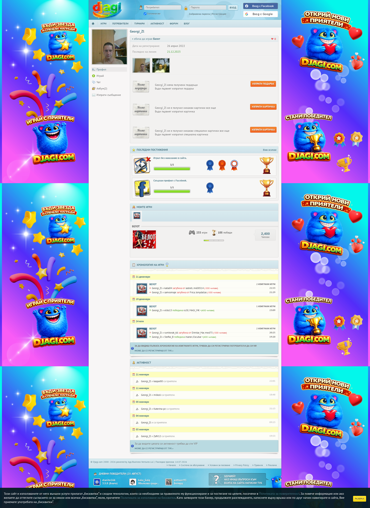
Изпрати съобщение (109, 95)
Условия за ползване (220, 465)
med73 (209, 332)
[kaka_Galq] (132, 482)
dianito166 (108, 480)
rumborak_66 (171, 332)
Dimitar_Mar (198, 332)
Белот (152, 284)
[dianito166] (96, 482)
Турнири (139, 23)
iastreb (189, 288)
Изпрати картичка (263, 106)
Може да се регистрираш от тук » (154, 350)
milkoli (157, 395)
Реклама (272, 465)
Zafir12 (157, 436)
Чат (99, 82)
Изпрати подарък (263, 83)
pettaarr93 (180, 480)
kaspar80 (158, 381)
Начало (172, 465)
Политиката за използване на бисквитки (148, 498)
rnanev (188, 337)
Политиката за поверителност (279, 493)
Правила (258, 465)
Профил (101, 69)
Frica (192, 292)
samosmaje (170, 292)
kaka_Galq (144, 480)
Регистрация (219, 14)
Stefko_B (169, 337)
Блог (187, 23)
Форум (174, 23)
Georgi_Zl (157, 288)
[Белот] (137, 216)
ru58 (186, 310)
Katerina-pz (160, 408)
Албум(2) (102, 88)
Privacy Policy (242, 465)
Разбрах (359, 498)
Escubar (197, 337)
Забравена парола (199, 14)
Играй (100, 76)
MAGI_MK (194, 310)
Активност (157, 23)
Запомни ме (154, 13)
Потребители (120, 23)
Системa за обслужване (192, 465)
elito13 (168, 310)
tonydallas (201, 292)
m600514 (198, 288)
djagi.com (107, 9)
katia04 (168, 288)
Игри (104, 23)
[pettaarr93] (168, 482)
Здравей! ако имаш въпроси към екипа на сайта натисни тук (243, 479)
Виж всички (269, 150)
